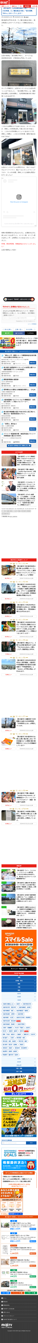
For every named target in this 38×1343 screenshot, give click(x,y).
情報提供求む (6, 1305)
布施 (19, 511)
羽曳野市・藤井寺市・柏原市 (10, 1054)
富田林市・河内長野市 (21, 1048)
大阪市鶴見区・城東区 (22, 1010)
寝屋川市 (26, 1034)
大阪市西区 (20, 1014)
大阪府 (26, 17)
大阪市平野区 (21, 1024)
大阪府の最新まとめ (8, 1004)
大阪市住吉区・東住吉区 (11, 1021)
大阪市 (18, 1004)
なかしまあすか (13, 516)
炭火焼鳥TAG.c (5, 513)
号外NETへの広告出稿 (8, 1308)
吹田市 (28, 1027)
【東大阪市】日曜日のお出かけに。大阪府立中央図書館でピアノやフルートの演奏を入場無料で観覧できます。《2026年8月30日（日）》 (26, 911)
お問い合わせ (6, 1312)
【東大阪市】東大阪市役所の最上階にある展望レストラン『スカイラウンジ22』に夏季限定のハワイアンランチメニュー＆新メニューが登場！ (26, 570)
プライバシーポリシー (8, 1316)
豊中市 (24, 1031)
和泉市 (21, 1044)
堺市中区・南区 (23, 1041)
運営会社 (5, 1301)
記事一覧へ (19, 329)
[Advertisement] (19, 538)
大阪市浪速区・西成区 (9, 1024)
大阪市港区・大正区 (8, 1017)
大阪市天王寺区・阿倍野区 (23, 1017)
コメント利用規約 (32, 324)
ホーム (4, 1298)
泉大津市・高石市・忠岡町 (10, 1044)
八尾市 (12, 1037)
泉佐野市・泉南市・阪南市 (10, 1051)
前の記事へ (8, 329)
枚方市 (33, 1034)
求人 (21, 6)
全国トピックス (5, 6)
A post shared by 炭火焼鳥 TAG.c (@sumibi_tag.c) (19, 223)
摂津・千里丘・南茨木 (9, 1034)
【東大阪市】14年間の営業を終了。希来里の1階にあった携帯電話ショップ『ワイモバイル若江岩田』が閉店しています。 (26, 816)
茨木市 (4, 1031)
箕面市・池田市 (13, 1031)
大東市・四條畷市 (7, 1027)
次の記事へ (29, 329)
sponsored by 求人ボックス (26, 351)
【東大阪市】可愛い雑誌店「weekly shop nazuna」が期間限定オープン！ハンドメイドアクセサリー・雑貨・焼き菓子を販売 (26, 797)
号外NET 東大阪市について (10, 1319)
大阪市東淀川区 (27, 1004)
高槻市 (19, 1034)
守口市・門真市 (19, 1027)
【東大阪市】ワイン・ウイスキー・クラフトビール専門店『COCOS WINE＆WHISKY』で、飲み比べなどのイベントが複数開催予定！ (26, 874)
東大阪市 (5, 1037)
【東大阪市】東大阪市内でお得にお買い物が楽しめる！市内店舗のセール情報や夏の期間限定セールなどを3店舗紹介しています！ (26, 741)
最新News (14, 6)
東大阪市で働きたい (11, 351)
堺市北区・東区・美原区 (9, 1041)
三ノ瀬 (3, 511)
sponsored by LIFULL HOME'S (25, 1216)
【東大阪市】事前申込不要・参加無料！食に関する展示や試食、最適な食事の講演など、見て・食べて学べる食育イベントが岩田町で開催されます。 (26, 923)
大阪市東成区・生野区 (9, 1014)
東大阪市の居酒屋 (26, 511)
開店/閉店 (27, 6)
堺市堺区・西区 (21, 1037)
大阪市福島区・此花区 (25, 1007)
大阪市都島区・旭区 (8, 1010)
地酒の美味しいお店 (12, 511)
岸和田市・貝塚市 (7, 1048)
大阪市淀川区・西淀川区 (9, 1007)
